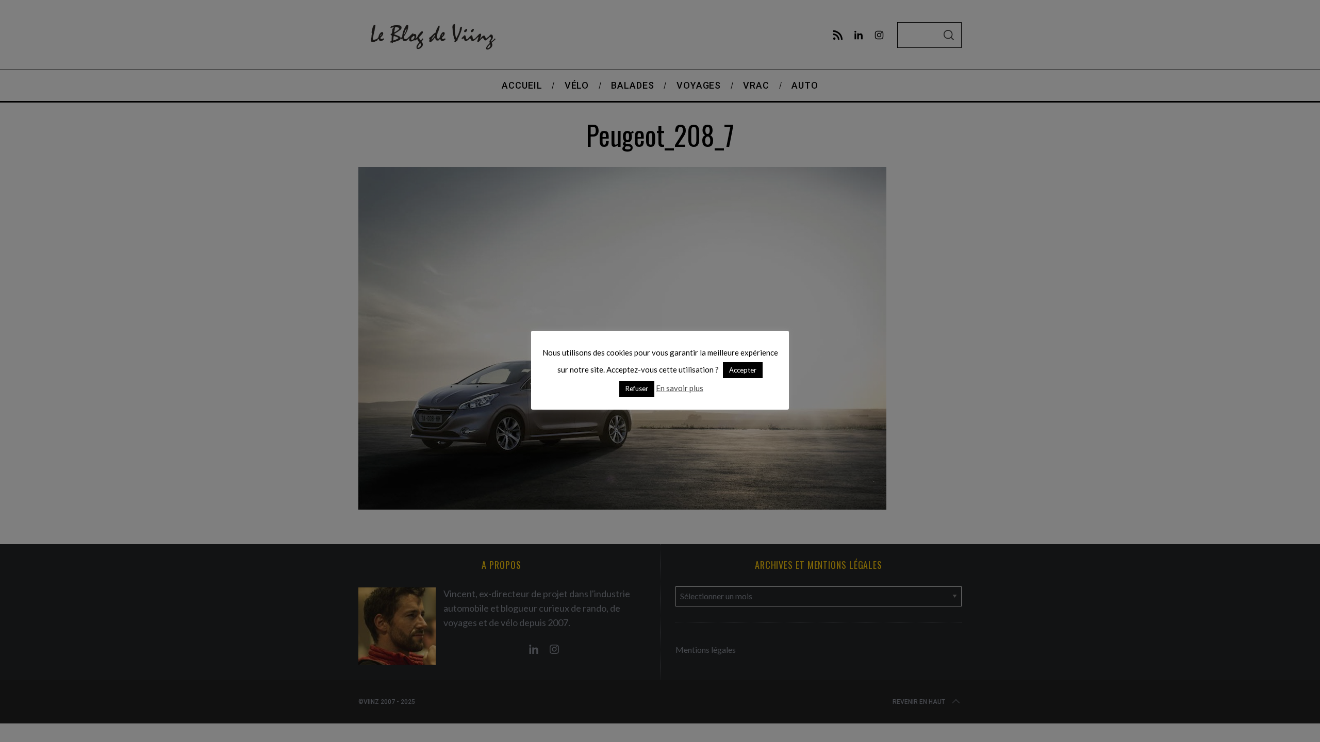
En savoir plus (679, 388)
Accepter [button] (742, 370)
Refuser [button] (636, 388)
